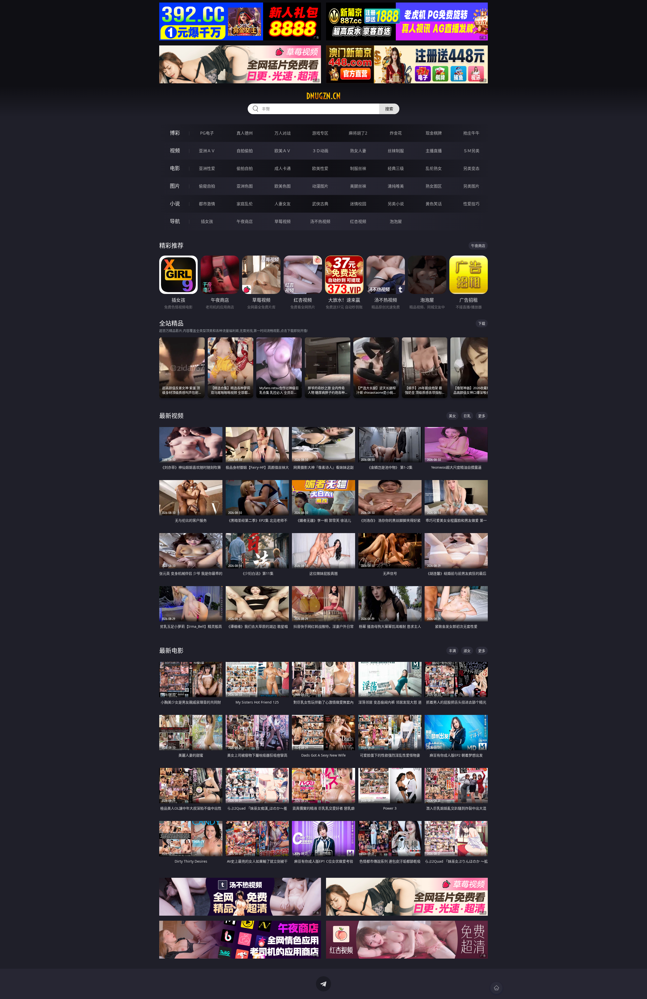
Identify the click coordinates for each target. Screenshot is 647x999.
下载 (481, 323)
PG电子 (207, 133)
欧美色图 (282, 186)
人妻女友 (282, 204)
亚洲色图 (245, 186)
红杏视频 (358, 221)
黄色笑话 (434, 204)
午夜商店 (245, 221)
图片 (175, 186)
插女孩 (207, 221)
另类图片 (471, 186)
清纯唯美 (396, 186)
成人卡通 (282, 168)
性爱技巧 (471, 204)
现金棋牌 (434, 133)
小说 (175, 203)
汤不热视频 (320, 221)
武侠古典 (320, 204)
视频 (175, 150)
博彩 (175, 133)
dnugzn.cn (323, 96)
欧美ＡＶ (282, 151)
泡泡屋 (396, 221)
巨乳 (467, 415)
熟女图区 (434, 186)
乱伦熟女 (434, 168)
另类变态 (471, 168)
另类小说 (396, 204)
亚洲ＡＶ (207, 151)
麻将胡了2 (358, 133)
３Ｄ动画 (320, 151)
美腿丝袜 (358, 186)
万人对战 (282, 133)
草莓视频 (282, 221)
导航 (175, 221)
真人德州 (245, 133)
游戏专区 (320, 133)
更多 (481, 415)
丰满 (452, 650)
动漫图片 (320, 186)
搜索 (389, 109)
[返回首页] (496, 988)
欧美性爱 (320, 168)
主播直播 (434, 151)
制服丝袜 (358, 168)
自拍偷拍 (245, 151)
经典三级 (396, 168)
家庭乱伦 (245, 204)
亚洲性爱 (207, 168)
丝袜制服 (396, 151)
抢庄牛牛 (471, 133)
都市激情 (207, 204)
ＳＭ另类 (471, 151)
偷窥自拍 (207, 186)
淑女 (467, 650)
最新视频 (171, 415)
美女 (452, 415)
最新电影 (171, 650)
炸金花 (396, 133)
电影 (175, 168)
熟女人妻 (358, 151)
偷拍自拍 (245, 168)
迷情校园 (358, 204)
